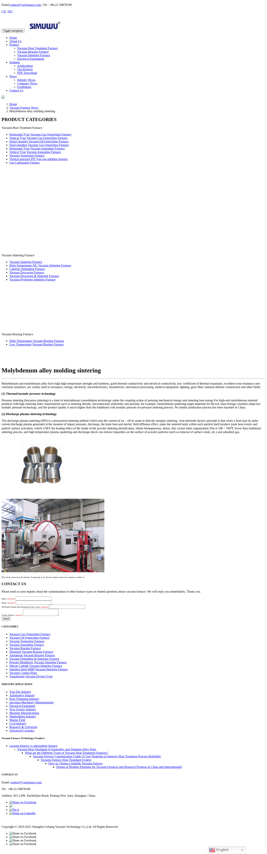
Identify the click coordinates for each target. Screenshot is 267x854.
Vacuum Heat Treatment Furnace (37, 48)
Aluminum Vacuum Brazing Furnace (32, 655)
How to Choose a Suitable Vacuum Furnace (75, 763)
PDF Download (27, 72)
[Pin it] (14, 809)
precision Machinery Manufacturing (31, 702)
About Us (15, 41)
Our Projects (25, 69)
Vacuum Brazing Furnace (33, 51)
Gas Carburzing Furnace (24, 162)
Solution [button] (14, 62)
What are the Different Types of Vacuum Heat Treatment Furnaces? (66, 752)
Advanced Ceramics (21, 730)
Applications (25, 65)
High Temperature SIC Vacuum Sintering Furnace (40, 265)
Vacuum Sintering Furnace (33, 55)
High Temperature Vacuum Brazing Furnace (36, 341)
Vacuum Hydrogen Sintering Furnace (32, 279)
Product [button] (14, 44)
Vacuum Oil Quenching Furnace (29, 637)
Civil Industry (17, 723)
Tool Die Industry (20, 691)
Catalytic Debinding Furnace (27, 269)
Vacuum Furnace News (23, 107)
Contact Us (16, 90)
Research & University (23, 727)
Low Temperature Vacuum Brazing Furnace (36, 344)
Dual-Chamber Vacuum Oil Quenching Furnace (39, 141)
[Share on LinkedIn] (22, 813)
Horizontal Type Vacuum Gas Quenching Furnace (40, 134)
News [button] (13, 76)
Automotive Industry (22, 695)
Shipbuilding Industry (22, 716)
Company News (27, 83)
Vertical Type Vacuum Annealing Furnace (35, 152)
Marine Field (17, 720)
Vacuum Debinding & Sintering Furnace (34, 658)
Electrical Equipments (30, 58)
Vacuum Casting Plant (23, 673)
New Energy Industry (22, 709)
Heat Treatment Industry (24, 699)
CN (4, 11)
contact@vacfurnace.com (25, 4)
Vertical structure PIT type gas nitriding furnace (38, 159)
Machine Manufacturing (24, 713)
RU (10, 11)
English (222, 850)
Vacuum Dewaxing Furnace (26, 272)
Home (13, 37)
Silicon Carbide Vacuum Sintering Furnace (35, 665)
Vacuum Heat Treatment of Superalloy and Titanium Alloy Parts (56, 749)
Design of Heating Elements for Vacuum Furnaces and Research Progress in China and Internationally (119, 767)
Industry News (26, 80)
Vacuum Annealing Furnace (26, 644)
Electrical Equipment (22, 706)
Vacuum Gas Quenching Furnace (29, 634)
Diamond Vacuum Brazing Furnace (31, 651)
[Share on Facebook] (22, 802)
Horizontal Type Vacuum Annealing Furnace (37, 148)
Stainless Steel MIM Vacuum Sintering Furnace (38, 669)
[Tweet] (11, 806)
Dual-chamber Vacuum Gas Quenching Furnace (39, 145)
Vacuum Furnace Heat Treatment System (66, 760)
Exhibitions (24, 87)
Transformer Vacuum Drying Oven (31, 676)
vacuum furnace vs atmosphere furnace (33, 745)
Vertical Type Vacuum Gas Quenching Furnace (38, 138)
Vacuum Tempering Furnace (26, 155)
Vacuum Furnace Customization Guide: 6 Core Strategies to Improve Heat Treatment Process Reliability (97, 756)
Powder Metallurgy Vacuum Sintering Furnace (38, 662)
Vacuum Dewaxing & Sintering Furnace (34, 276)
